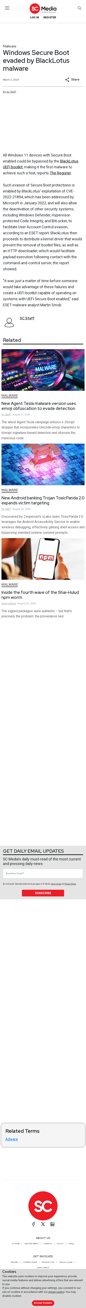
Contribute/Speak (30, 1262)
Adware (11, 1139)
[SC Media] (43, 8)
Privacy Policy (70, 884)
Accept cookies (43, 1303)
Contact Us (47, 1243)
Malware (9, 46)
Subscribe (43, 893)
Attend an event (48, 1262)
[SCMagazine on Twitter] (43, 1224)
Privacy (71, 1243)
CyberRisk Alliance (31, 1243)
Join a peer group (65, 1262)
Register (49, 17)
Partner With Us (43, 1267)
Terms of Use (56, 884)
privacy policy (56, 1291)
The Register (60, 173)
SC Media (16, 1243)
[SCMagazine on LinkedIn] (52, 1224)
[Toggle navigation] (7, 8)
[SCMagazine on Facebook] (33, 1224)
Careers (60, 1243)
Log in (34, 17)
